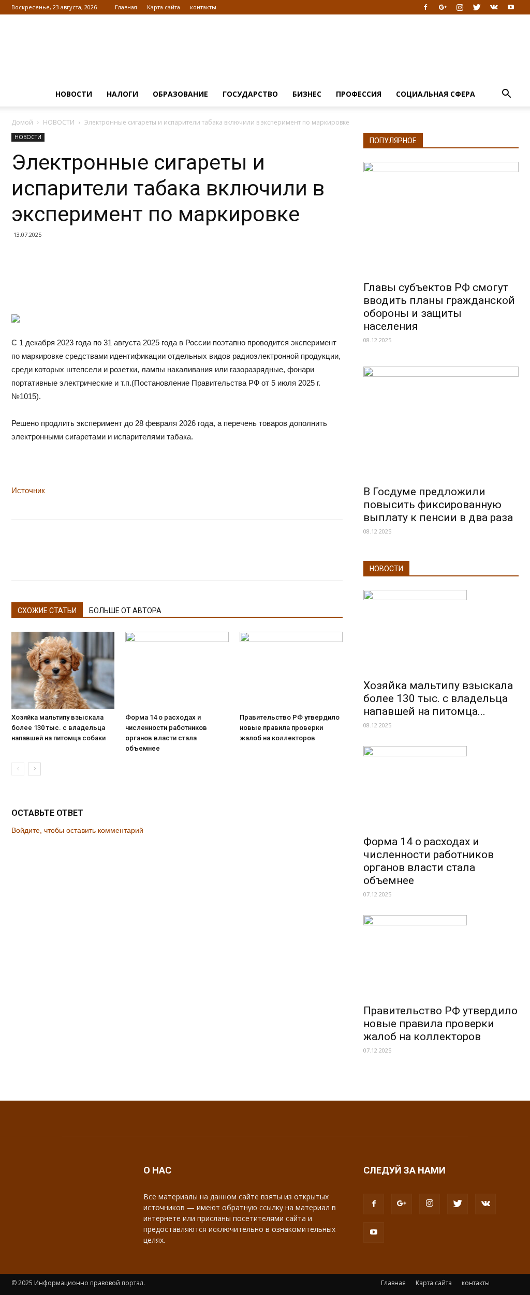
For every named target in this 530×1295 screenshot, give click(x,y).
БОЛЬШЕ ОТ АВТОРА (125, 610)
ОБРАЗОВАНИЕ (180, 94)
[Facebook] (425, 7)
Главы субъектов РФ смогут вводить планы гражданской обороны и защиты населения (439, 306)
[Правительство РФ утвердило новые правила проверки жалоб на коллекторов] (291, 670)
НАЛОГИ (122, 94)
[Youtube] (511, 7)
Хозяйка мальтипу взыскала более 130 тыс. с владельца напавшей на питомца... (438, 698)
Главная (126, 7)
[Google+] (442, 7)
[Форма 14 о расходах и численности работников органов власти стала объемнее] (176, 670)
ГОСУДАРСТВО (250, 94)
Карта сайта (163, 7)
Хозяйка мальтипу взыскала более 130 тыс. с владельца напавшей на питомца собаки (58, 727)
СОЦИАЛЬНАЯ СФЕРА (435, 94)
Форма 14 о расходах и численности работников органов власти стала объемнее (428, 861)
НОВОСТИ (73, 94)
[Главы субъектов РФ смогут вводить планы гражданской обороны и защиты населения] (441, 218)
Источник (28, 490)
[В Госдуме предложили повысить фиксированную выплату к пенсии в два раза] (441, 423)
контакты (203, 7)
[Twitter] (476, 7)
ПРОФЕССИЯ (358, 94)
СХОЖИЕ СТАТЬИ (47, 610)
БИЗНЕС (306, 94)
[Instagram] (459, 7)
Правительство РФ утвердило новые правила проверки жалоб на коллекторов (290, 727)
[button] (506, 95)
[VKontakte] (494, 7)
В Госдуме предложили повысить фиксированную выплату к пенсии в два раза (438, 504)
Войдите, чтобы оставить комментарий (77, 830)
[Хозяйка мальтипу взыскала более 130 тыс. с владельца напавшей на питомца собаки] (62, 670)
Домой (22, 122)
